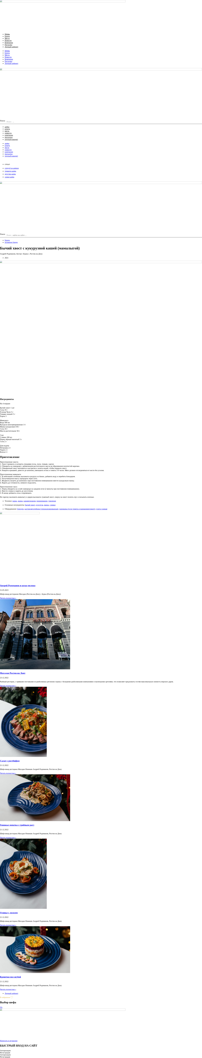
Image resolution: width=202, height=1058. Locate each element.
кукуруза (39, 505)
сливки (53, 505)
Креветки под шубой (10, 977)
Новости (8, 41)
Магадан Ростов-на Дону (12, 673)
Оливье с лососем (9, 912)
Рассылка (8, 45)
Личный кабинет (11, 47)
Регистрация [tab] (5, 1053)
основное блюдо (11, 242)
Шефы (7, 34)
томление (52, 501)
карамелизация (30, 501)
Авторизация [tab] (5, 1051)
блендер (20, 509)
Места (7, 38)
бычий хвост (30, 505)
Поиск (2, 121)
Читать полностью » (8, 598)
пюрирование (41, 501)
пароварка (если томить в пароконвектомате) (77, 509)
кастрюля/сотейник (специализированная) (41, 509)
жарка (20, 501)
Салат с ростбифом (10, 761)
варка (15, 501)
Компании (9, 43)
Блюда (7, 36)
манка (46, 505)
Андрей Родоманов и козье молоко (17, 585)
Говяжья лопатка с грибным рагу (17, 825)
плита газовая (101, 509)
